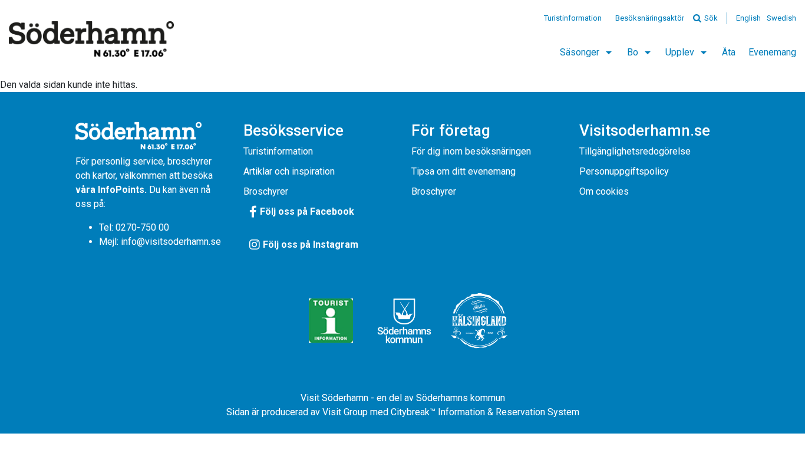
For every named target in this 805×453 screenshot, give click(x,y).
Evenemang (772, 52)
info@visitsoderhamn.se (171, 241)
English (748, 18)
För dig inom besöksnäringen (471, 151)
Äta (728, 52)
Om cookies (604, 191)
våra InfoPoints (109, 189)
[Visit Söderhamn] (91, 39)
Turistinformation (573, 18)
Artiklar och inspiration (289, 171)
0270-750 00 (142, 227)
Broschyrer (265, 191)
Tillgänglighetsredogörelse (635, 151)
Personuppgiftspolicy (624, 171)
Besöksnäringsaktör (649, 18)
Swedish (781, 18)
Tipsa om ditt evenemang (463, 171)
